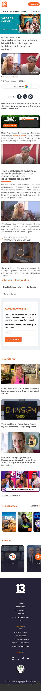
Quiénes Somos (20, 632)
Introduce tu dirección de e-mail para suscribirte (20, 326)
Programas (14, 11)
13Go (21, 621)
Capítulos (25, 11)
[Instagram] (13, 658)
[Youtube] (28, 658)
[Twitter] (18, 658)
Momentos (25, 30)
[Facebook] (23, 658)
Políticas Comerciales (20, 639)
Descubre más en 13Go (10, 125)
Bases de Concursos (20, 617)
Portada (5, 11)
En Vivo (33, 4)
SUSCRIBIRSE (13, 339)
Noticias (35, 30)
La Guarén (31, 287)
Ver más (34, 506)
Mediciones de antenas (21, 643)
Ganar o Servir (9, 294)
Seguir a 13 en (19, 86)
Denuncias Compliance (20, 646)
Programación (20, 610)
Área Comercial (20, 636)
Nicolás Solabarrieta (12, 287)
